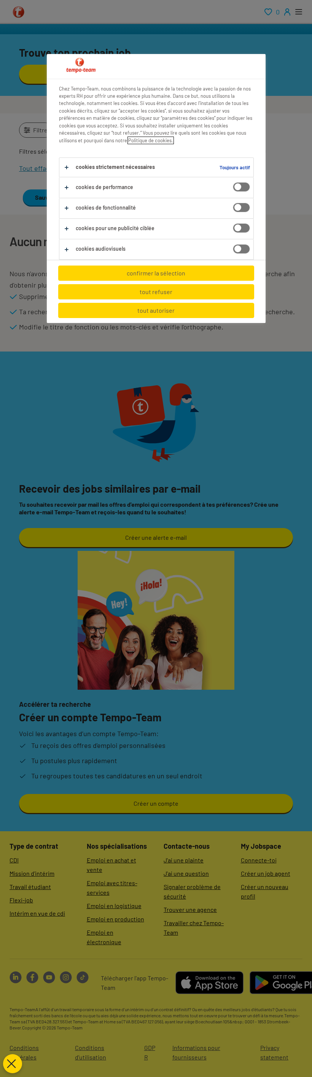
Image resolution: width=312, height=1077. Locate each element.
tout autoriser (156, 310)
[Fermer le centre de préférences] (12, 1063)
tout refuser (156, 291)
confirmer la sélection (156, 273)
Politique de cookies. (150, 140)
